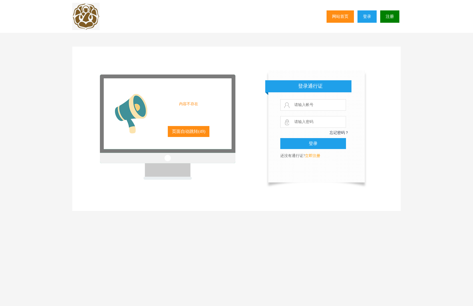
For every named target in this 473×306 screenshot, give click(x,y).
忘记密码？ (339, 133)
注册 (390, 16)
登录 (367, 16)
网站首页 (340, 16)
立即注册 (312, 156)
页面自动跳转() (188, 131)
